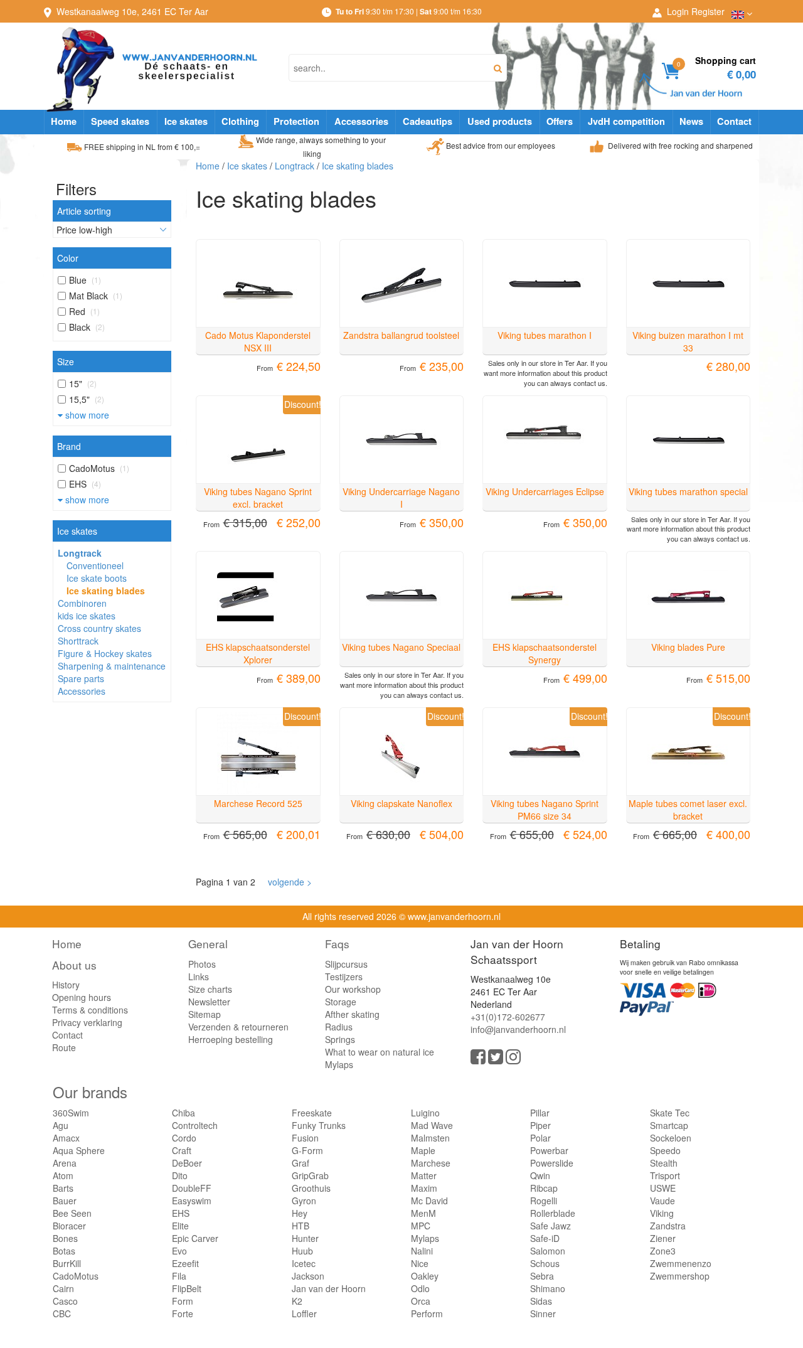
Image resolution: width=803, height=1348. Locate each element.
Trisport (665, 1175)
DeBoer (187, 1163)
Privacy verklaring (87, 1022)
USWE (663, 1188)
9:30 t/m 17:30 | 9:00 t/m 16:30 (409, 11)
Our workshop (353, 989)
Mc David (429, 1200)
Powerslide (551, 1163)
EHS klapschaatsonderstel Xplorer (258, 653)
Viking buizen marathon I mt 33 (687, 341)
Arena (65, 1163)
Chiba (183, 1112)
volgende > (287, 881)
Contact (734, 121)
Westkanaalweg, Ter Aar (132, 11)
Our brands (90, 1092)
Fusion (305, 1137)
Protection (296, 121)
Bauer (65, 1200)
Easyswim (191, 1200)
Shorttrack (78, 640)
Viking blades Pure (688, 647)
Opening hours (81, 997)
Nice (419, 1263)
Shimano (547, 1288)
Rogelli (543, 1200)
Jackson (308, 1276)
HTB (300, 1225)
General (208, 943)
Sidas (541, 1301)
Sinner (543, 1313)
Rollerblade (552, 1213)
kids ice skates (86, 615)
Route (64, 1047)
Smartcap (669, 1125)
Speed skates (120, 121)
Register (708, 11)
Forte (182, 1313)
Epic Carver (195, 1238)
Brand (69, 446)
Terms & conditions (90, 1009)
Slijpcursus (346, 964)
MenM (423, 1213)
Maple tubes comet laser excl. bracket (688, 809)
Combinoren (82, 603)
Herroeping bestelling (230, 1039)
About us (74, 965)
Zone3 (663, 1250)
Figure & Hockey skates (105, 653)
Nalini (422, 1250)
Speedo (665, 1150)
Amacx (66, 1137)
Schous (545, 1263)
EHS (180, 1213)
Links (198, 976)
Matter (424, 1175)
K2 (297, 1301)
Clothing (240, 121)
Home (64, 121)
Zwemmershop (680, 1276)
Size (65, 361)
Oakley (425, 1276)
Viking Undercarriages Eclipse (545, 491)
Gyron (304, 1200)
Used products (499, 121)
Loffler (304, 1313)
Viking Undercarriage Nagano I (401, 497)
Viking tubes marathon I (544, 335)
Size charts (210, 989)
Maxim (424, 1188)
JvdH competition (626, 121)
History (66, 984)
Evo (179, 1250)
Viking (662, 1213)
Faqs (337, 943)
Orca (420, 1301)
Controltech (195, 1125)
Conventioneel (95, 565)
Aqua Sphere (79, 1150)
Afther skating (352, 1014)
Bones (65, 1238)
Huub (302, 1250)
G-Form (307, 1150)
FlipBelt (186, 1288)
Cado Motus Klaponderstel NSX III (258, 341)
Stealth (664, 1163)
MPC (420, 1225)
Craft (181, 1150)
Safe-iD (545, 1238)
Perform (427, 1313)
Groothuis (311, 1188)
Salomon (547, 1250)
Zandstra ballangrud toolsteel (401, 335)
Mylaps (339, 1064)
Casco (65, 1301)
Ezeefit (185, 1263)
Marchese (430, 1163)
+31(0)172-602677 (508, 1016)
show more (86, 415)
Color (67, 258)
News (691, 121)
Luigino (425, 1112)
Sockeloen (670, 1137)
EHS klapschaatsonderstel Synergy (544, 653)
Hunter (305, 1238)
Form (182, 1301)
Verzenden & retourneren (238, 1026)
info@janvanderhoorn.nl (518, 1029)
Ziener (663, 1238)
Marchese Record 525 (258, 803)
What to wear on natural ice (379, 1052)
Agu (60, 1125)
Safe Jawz (550, 1225)
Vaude (662, 1200)
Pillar (540, 1112)
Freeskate (312, 1112)
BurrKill (67, 1263)
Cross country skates (99, 628)
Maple (423, 1150)
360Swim (71, 1112)
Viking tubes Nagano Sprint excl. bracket (258, 497)
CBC (62, 1313)
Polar (540, 1137)
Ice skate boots (96, 578)
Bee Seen (72, 1213)
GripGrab (310, 1175)
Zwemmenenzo (680, 1263)
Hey (299, 1213)
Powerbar (549, 1150)
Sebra (542, 1276)
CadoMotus (75, 1276)
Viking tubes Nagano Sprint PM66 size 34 (544, 809)
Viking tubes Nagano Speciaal (401, 647)
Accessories (361, 121)
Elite (180, 1225)
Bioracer (69, 1225)
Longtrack (80, 553)
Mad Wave (432, 1125)
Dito (180, 1175)
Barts (63, 1188)
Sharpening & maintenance (112, 666)
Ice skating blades (105, 590)
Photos (202, 964)
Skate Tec (669, 1112)
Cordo (184, 1137)
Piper (540, 1125)
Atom (63, 1175)
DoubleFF (191, 1188)
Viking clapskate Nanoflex (401, 803)
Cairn (63, 1288)
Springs (340, 1039)
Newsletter (209, 1001)
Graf (300, 1163)
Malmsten (430, 1137)
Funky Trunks (319, 1125)
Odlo (420, 1288)
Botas (64, 1250)
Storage (340, 1001)
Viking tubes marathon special (688, 491)
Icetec (304, 1263)
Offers (559, 121)
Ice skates (186, 121)
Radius (339, 1026)
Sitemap (204, 1014)
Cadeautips (427, 121)
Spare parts (81, 678)
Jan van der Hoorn (329, 1288)
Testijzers (344, 976)
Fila (179, 1276)
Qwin (540, 1175)
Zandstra (668, 1225)
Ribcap (544, 1188)
